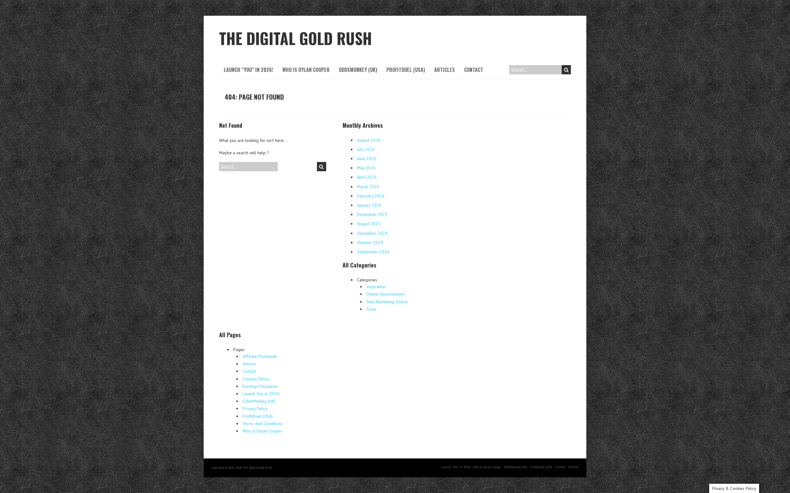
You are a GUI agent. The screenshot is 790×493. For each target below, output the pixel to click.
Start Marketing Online (387, 301)
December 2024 (372, 233)
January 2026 (369, 205)
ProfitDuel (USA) (405, 69)
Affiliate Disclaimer (260, 356)
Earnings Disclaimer (260, 386)
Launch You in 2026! (261, 393)
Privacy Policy (255, 408)
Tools (371, 309)
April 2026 (367, 177)
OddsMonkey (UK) (358, 69)
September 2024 (373, 252)
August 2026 (368, 140)
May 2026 (366, 168)
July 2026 (366, 149)
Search (566, 69)
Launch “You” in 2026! (248, 69)
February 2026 (371, 196)
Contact (473, 69)
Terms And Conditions (263, 423)
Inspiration (375, 286)
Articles (444, 69)
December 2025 (372, 214)
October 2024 (370, 242)
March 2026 (368, 186)
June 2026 (366, 158)
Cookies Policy (256, 379)
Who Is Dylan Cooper (306, 69)
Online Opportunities (385, 294)
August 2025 (368, 223)
